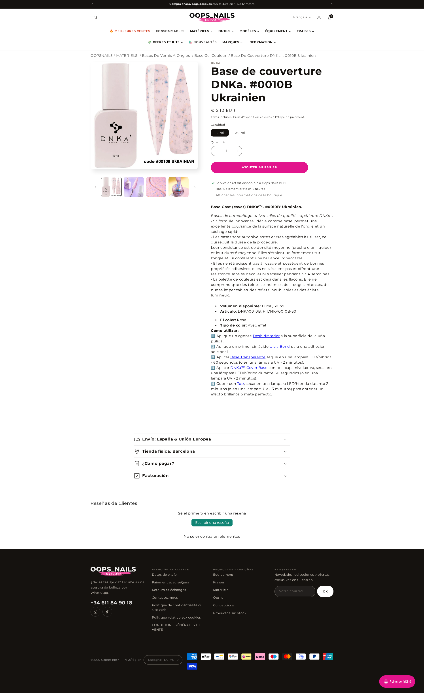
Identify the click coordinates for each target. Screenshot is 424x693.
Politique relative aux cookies (176, 617)
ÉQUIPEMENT (276, 31)
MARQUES (230, 42)
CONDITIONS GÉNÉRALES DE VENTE (176, 627)
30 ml (240, 133)
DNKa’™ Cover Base (248, 368)
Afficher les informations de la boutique (249, 195)
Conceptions (223, 605)
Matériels (220, 590)
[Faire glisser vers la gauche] (95, 187)
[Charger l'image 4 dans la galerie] (178, 187)
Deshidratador (266, 336)
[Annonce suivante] (332, 4)
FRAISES (304, 31)
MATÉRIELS (199, 31)
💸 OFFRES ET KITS (164, 42)
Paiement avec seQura (170, 582)
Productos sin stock (229, 613)
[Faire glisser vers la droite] (195, 187)
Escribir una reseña (212, 522)
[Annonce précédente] (92, 4)
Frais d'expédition (246, 117)
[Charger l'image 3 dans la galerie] (156, 187)
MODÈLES (248, 31)
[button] (95, 17)
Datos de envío (164, 575)
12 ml (219, 133)
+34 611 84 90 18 (111, 603)
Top (240, 384)
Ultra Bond (280, 346)
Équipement (223, 575)
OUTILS (224, 31)
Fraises (219, 582)
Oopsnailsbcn (110, 659)
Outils (218, 598)
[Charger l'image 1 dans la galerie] (111, 187)
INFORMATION (260, 42)
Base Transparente (247, 357)
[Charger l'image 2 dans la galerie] (134, 187)
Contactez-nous (165, 598)
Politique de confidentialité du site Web (177, 607)
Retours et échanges (169, 590)
